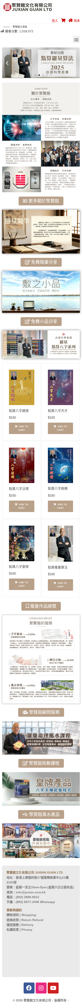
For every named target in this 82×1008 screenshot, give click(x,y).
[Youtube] (53, 988)
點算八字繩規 (19, 411)
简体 (77, 20)
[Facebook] (29, 988)
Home (6, 26)
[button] (76, 39)
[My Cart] (62, 20)
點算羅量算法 (58, 567)
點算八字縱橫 (58, 488)
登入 (55, 20)
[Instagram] (41, 988)
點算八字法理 (19, 488)
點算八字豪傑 (19, 566)
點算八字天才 (58, 411)
